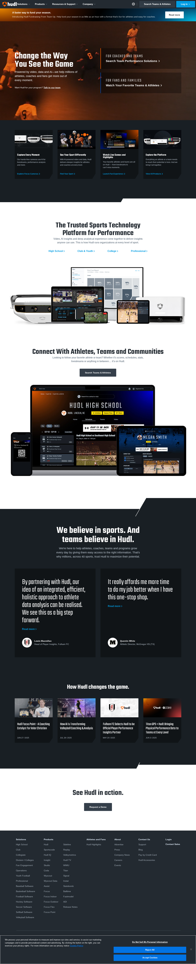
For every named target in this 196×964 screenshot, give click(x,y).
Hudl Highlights (94, 844)
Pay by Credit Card (147, 855)
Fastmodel (68, 896)
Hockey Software (24, 901)
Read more (174, 15)
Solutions (22, 4)
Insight (47, 860)
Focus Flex (49, 907)
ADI (65, 901)
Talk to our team (51, 87)
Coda (46, 870)
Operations (21, 870)
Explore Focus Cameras (27, 174)
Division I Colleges (25, 860)
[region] (98, 949)
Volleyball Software (25, 917)
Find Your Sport (66, 174)
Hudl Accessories (146, 860)
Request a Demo (98, 807)
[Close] (191, 949)
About (117, 839)
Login (169, 839)
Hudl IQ (47, 855)
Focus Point (49, 912)
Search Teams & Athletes (157, 4)
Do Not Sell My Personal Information (150, 942)
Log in (184, 4)
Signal (66, 875)
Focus (47, 891)
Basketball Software (25, 891)
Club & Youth (85, 251)
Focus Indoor (50, 896)
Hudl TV (67, 860)
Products (40, 4)
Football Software (24, 896)
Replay (66, 849)
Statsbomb (68, 886)
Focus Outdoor (51, 901)
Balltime (67, 891)
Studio (47, 865)
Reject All (150, 950)
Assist (46, 886)
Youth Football (23, 875)
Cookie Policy (76, 946)
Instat (66, 881)
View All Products (153, 174)
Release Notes (70, 907)
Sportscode (49, 849)
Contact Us (144, 839)
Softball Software (24, 912)
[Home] (9, 4)
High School (56, 251)
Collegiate (21, 855)
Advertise (118, 844)
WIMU (66, 865)
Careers (118, 860)
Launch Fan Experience (113, 174)
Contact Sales (173, 844)
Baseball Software (24, 886)
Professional (138, 251)
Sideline (67, 844)
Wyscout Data (50, 881)
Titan (65, 870)
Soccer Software (24, 907)
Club (18, 849)
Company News (122, 855)
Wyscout (48, 875)
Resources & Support (63, 4)
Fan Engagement (24, 865)
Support (142, 844)
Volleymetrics (69, 855)
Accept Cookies (149, 958)
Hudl (46, 844)
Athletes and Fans (96, 839)
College (111, 251)
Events (117, 865)
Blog (140, 849)
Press (117, 849)
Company (88, 4)
